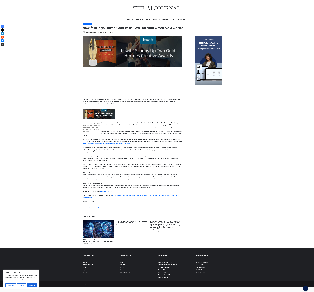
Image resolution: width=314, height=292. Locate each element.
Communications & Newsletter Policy (168, 265)
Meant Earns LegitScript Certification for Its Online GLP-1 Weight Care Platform (131, 222)
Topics (128, 20)
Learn (148, 20)
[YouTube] (228, 284)
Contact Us (180, 20)
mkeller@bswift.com (106, 191)
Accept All (32, 285)
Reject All (21, 285)
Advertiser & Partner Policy (165, 262)
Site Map (85, 275)
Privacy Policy (162, 272)
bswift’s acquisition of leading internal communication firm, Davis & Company (106, 143)
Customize (11, 285)
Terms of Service (163, 277)
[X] (225, 284)
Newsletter (123, 265)
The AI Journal (200, 265)
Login (172, 20)
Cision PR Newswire (90, 32)
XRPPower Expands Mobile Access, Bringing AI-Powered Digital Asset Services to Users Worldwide (98, 240)
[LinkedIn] (226, 284)
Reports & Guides (125, 272)
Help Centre (86, 270)
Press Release (87, 24)
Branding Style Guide (88, 265)
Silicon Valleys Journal (202, 262)
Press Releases (124, 270)
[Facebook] (2, 26)
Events (122, 262)
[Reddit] (2, 37)
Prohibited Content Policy (165, 275)
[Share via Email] (2, 44)
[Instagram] (230, 284)
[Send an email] (95, 32)
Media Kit (156, 20)
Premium (165, 20)
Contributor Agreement (164, 267)
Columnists (139, 20)
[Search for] (187, 19)
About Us (85, 262)
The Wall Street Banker (202, 270)
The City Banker (200, 267)
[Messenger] (2, 40)
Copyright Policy (162, 270)
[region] (21, 279)
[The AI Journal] (157, 8)
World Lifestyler (200, 272)
